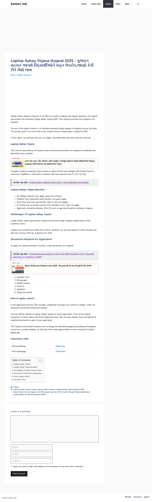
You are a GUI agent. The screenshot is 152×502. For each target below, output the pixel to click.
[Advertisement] (54, 35)
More (127, 4)
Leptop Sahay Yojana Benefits (25, 367)
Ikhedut (128, 497)
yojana (146, 497)
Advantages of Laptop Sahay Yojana (28, 370)
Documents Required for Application (28, 373)
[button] (138, 4)
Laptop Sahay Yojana (22, 364)
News (118, 4)
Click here (60, 346)
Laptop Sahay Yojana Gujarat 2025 (70, 389)
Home (83, 4)
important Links (20, 379)
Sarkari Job (19, 3)
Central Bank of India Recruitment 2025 (29, 394)
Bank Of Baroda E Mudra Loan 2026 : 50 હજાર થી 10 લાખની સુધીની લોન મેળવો (58, 266)
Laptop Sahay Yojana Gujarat (43, 389)
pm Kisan (137, 497)
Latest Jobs (96, 4)
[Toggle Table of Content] (39, 360)
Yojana (108, 4)
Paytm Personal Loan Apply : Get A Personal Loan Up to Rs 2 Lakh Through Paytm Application (51, 392)
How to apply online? (22, 376)
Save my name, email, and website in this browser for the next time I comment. (48, 466)
